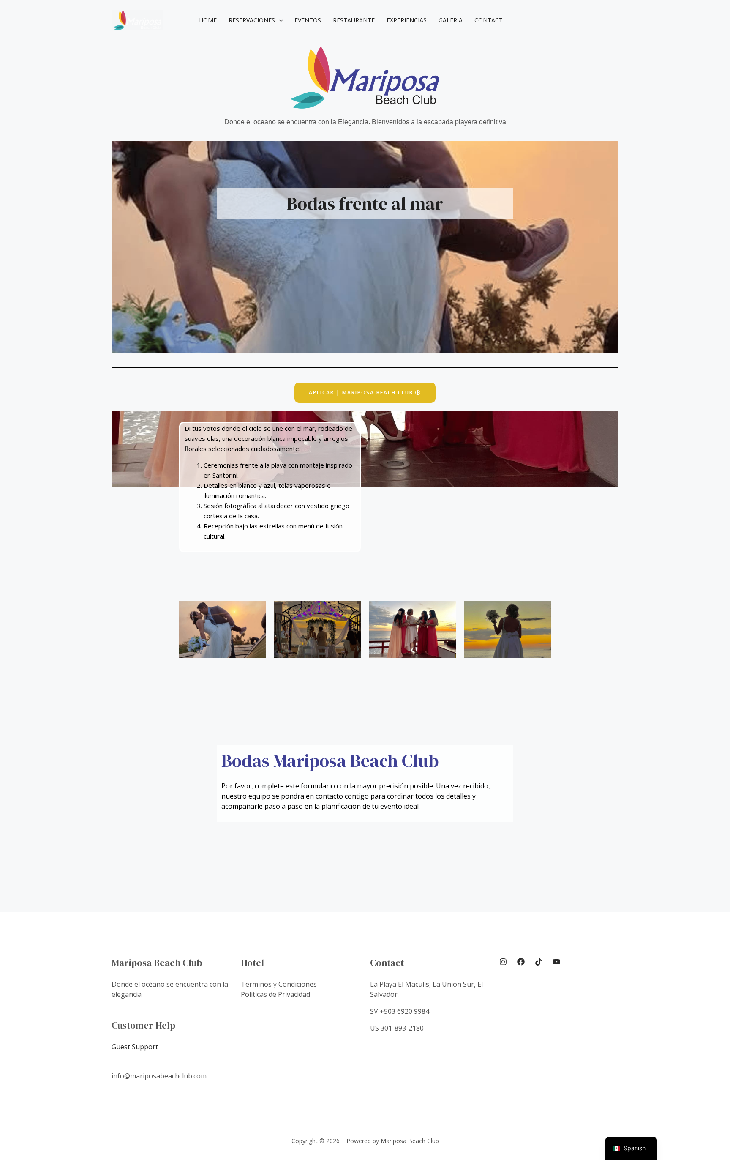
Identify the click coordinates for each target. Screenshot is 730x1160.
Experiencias (407, 20)
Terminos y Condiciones (279, 984)
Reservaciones (252, 20)
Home (208, 20)
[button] (279, 20)
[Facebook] (521, 962)
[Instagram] (503, 962)
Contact (488, 20)
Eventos (307, 20)
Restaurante (354, 20)
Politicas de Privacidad (275, 994)
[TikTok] (538, 962)
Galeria (451, 20)
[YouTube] (556, 962)
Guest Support (135, 1046)
